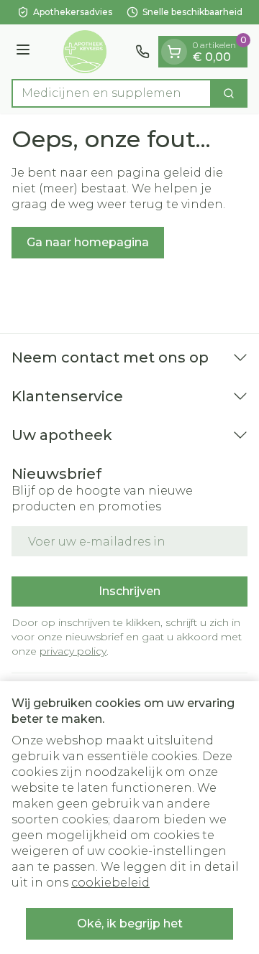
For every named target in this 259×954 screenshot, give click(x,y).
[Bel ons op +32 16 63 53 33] (142, 52)
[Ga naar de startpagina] (85, 51)
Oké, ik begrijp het (130, 923)
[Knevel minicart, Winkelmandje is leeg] (174, 52)
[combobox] (112, 93)
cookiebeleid (110, 882)
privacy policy (73, 651)
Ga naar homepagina (88, 242)
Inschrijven (129, 591)
